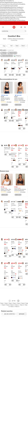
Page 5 (19, 303)
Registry (6, 20)
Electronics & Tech (16, 10)
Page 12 (22, 305)
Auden (26, 244)
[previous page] (10, 301)
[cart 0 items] (25, 27)
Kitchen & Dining (18, 4)
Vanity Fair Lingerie (26, 268)
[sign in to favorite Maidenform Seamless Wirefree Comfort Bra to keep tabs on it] (14, 167)
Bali (19, 65)
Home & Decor (10, 4)
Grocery (10, 5)
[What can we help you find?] (14, 31)
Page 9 (8, 305)
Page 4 (14, 303)
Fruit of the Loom (5, 114)
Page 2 (6, 303)
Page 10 (12, 305)
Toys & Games (8, 10)
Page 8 (4, 305)
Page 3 (10, 303)
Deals (5, 15)
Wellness (12, 9)
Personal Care (15, 7)
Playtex (19, 156)
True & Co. (26, 114)
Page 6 (23, 303)
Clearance (9, 15)
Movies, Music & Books (10, 12)
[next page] (18, 301)
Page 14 (12, 306)
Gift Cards (5, 14)
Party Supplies (19, 12)
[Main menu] (3, 27)
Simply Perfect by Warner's (26, 65)
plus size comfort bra (9, 313)
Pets (6, 9)
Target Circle (16, 20)
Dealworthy (5, 150)
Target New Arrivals (5, 1)
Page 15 (17, 306)
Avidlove (19, 121)
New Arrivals (15, 15)
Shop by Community (13, 14)
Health (8, 9)
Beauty (10, 7)
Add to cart (4, 104)
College (6, 2)
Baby (6, 7)
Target (4, 38)
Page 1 (2, 303)
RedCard (10, 20)
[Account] (21, 27)
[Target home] (14, 27)
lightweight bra (22, 313)
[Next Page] (25, 314)
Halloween (10, 2)
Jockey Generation (5, 65)
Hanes (12, 114)
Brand (23, 45)
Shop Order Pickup (6, 19)
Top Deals (9, 17)
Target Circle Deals (17, 17)
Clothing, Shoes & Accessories (15, 38)
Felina (19, 206)
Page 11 (17, 305)
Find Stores (22, 20)
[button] (4, 95)
